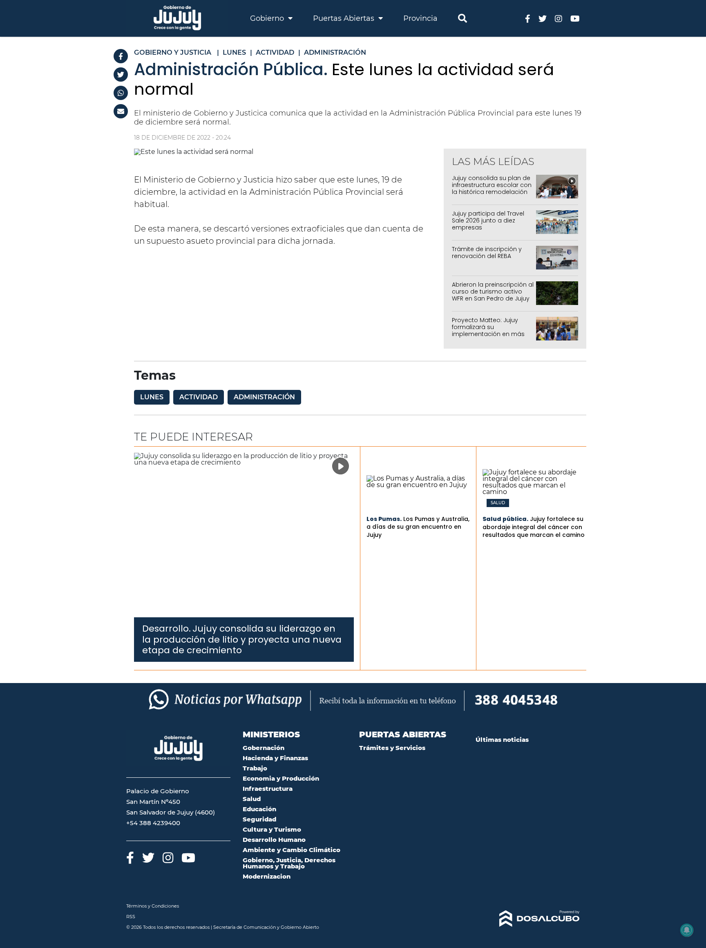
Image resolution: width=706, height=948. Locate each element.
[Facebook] (121, 56)
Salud (498, 503)
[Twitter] (121, 74)
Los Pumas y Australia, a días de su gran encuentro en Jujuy (417, 527)
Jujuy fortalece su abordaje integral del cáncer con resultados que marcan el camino (534, 527)
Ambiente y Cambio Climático (291, 850)
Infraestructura (268, 788)
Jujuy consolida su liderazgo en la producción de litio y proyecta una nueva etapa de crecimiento (242, 639)
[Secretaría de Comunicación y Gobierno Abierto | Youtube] (575, 18)
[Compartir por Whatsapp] (121, 93)
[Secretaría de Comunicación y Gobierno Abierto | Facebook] (527, 18)
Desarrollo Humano (274, 839)
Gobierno (268, 18)
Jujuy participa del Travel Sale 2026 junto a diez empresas (488, 220)
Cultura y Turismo (272, 829)
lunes (151, 397)
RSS (130, 916)
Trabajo (255, 768)
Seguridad (259, 819)
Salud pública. (505, 519)
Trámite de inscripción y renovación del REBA (487, 252)
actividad (198, 397)
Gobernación (263, 748)
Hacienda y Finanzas (275, 758)
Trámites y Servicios (392, 748)
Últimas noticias (502, 739)
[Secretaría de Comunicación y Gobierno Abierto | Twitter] (542, 18)
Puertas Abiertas (344, 18)
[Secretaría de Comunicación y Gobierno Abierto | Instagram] (558, 18)
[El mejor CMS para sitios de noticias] (528, 918)
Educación (259, 809)
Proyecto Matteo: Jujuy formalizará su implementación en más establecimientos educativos (488, 334)
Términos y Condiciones (152, 906)
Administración (264, 397)
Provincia (420, 18)
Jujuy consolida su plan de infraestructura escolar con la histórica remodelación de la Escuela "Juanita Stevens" (492, 191)
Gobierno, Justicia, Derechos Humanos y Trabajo (289, 863)
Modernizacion (266, 876)
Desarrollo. (166, 628)
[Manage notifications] (686, 930)
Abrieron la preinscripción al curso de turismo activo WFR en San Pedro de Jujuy (493, 291)
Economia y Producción (281, 778)
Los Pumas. (384, 519)
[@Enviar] (121, 111)
